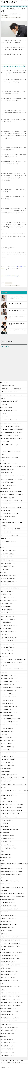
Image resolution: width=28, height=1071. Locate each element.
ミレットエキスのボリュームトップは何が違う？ (11, 17)
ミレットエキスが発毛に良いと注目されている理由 (16, 317)
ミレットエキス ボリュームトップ (12, 285)
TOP (8, 1060)
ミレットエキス (5, 15)
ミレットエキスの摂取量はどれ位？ (15, 303)
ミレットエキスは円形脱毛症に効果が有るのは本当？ (16, 324)
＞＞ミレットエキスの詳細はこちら (10, 276)
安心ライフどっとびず (9, 2)
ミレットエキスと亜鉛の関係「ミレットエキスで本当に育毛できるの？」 (16, 298)
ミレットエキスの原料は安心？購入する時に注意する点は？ (8, 341)
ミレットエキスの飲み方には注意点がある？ (16, 310)
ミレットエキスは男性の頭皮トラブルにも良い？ (16, 331)
